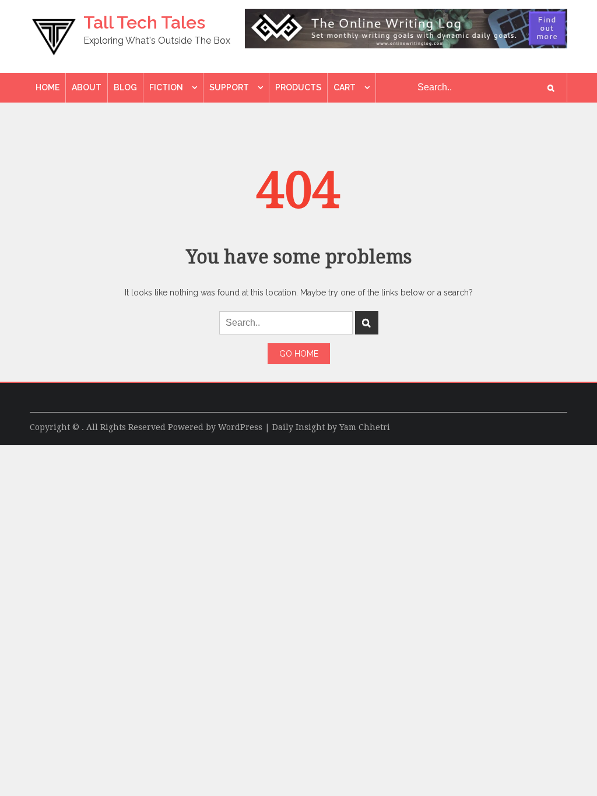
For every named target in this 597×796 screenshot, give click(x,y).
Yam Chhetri (364, 427)
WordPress (240, 427)
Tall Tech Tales (144, 22)
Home (47, 87)
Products (298, 87)
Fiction (166, 87)
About (86, 87)
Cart (344, 87)
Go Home (298, 353)
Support (229, 87)
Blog (125, 87)
